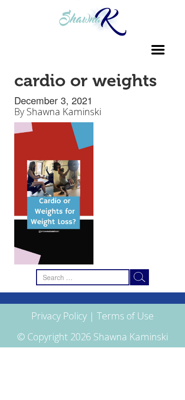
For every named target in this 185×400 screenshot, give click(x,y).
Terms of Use (125, 315)
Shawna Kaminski (64, 111)
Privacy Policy (59, 315)
